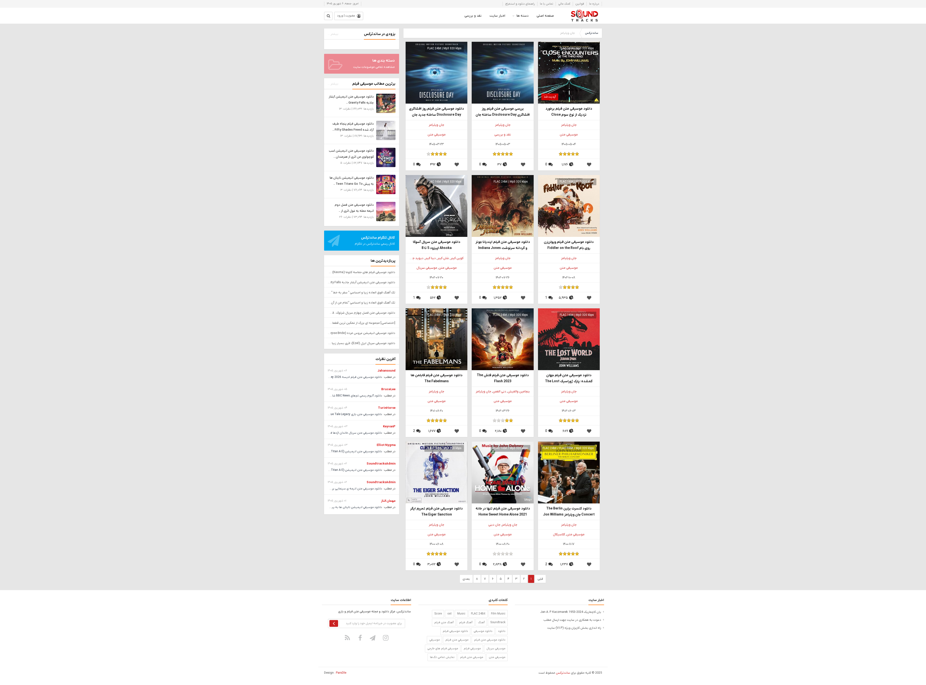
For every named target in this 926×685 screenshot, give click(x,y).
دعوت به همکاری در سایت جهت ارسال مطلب (572, 620)
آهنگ (481, 622)
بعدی (466, 579)
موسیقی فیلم (472, 648)
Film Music (498, 614)
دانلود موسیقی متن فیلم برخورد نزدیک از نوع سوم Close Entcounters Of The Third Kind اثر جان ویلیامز (569, 112)
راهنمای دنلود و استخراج (520, 4)
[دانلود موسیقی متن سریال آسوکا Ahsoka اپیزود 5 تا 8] (436, 206)
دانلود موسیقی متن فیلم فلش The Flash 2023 (503, 378)
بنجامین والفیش (519, 391)
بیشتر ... (333, 34)
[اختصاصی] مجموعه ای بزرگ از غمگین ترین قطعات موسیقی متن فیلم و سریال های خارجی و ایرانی (361, 323)
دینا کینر (430, 258)
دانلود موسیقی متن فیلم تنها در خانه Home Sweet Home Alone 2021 (503, 511)
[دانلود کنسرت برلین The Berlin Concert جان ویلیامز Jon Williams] (569, 472)
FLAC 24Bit (478, 614)
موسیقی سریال (426, 268)
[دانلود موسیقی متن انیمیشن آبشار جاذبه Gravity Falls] (385, 103)
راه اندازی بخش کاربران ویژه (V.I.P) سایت (574, 628)
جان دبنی (494, 525)
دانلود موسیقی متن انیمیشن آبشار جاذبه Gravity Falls (361, 282)
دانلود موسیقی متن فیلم (489, 640)
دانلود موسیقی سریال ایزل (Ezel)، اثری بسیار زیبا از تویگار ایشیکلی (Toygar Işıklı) (361, 343)
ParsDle (341, 673)
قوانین (579, 4)
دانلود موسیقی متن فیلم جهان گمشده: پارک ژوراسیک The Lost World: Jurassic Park (568, 378)
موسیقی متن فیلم (471, 657)
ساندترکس (591, 33)
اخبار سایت (497, 16)
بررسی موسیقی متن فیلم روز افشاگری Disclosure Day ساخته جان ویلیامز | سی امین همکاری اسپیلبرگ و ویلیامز (503, 112)
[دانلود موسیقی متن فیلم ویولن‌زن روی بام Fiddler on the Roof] (569, 206)
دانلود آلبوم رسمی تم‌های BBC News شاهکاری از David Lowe (344, 396)
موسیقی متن (569, 135)
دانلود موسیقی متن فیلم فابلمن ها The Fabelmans (437, 378)
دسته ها (523, 16)
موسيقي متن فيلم (457, 640)
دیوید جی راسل (412, 258)
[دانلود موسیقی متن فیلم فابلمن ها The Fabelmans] (436, 339)
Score (438, 614)
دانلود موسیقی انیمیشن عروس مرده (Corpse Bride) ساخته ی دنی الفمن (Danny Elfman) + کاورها (361, 333)
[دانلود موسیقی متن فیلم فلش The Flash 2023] (502, 339)
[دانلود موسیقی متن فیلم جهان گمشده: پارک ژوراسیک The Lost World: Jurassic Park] (569, 339)
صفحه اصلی (545, 16)
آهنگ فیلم (465, 622)
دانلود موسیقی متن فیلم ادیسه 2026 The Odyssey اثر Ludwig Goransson (334, 377)
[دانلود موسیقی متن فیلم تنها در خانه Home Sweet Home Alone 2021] (502, 472)
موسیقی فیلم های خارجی (442, 648)
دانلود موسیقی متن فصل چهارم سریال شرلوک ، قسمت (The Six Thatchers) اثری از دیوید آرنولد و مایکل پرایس (361, 313)
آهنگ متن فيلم (444, 622)
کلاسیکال (559, 534)
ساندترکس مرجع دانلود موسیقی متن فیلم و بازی (584, 16)
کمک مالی (564, 4)
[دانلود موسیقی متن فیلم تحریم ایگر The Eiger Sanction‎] (436, 472)
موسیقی (434, 640)
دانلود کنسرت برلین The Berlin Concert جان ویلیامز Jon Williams (569, 511)
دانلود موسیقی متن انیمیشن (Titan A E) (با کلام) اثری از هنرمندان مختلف (335, 451)
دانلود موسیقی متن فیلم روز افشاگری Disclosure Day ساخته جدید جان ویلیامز (436, 112)
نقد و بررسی (473, 16)
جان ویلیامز (569, 125)
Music (461, 614)
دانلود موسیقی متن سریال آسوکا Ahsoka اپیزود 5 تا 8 (436, 245)
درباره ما (594, 4)
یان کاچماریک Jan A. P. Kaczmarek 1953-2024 (570, 612)
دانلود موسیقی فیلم (455, 631)
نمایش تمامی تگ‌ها (442, 657)
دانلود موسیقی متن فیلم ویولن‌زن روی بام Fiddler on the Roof (569, 245)
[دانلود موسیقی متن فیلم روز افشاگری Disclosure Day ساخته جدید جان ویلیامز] (436, 73)
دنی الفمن (499, 391)
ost (449, 614)
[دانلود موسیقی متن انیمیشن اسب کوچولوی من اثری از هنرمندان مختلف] (385, 157)
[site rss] (347, 638)
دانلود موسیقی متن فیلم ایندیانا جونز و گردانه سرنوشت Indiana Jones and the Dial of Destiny (503, 245)
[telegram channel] (373, 638)
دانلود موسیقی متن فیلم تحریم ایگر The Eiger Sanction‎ (436, 511)
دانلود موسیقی (483, 631)
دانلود (501, 631)
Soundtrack (497, 622)
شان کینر (443, 258)
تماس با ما (546, 4)
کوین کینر (456, 258)
